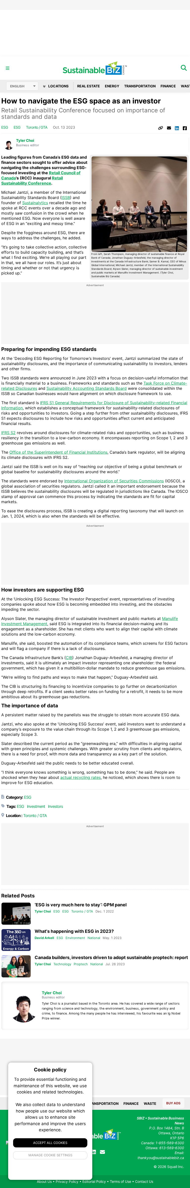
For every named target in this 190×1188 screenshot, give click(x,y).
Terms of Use (120, 1181)
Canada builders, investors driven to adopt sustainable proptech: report (111, 957)
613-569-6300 (171, 1148)
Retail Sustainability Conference (32, 180)
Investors (55, 806)
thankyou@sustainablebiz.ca (161, 1158)
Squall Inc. (175, 1166)
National (94, 938)
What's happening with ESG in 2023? (74, 931)
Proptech (81, 964)
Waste (150, 1103)
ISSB (66, 197)
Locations (58, 86)
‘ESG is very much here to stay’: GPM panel (81, 904)
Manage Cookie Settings (50, 1155)
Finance (168, 86)
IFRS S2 (8, 432)
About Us (44, 1181)
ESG (4, 127)
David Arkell (44, 938)
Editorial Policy (94, 1181)
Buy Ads (173, 1103)
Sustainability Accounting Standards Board (87, 388)
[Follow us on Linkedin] (94, 1152)
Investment (36, 806)
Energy (112, 86)
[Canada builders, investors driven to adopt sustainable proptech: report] (16, 966)
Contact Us (144, 1181)
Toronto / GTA (36, 127)
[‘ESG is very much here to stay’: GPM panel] (16, 913)
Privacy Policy (67, 1181)
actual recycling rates (80, 777)
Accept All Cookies (50, 1143)
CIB (69, 657)
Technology (62, 964)
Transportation (140, 86)
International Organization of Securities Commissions (114, 480)
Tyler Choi (25, 141)
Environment (75, 938)
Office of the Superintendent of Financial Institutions (58, 452)
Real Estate (88, 86)
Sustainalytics (35, 202)
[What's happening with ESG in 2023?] (16, 940)
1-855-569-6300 (170, 1143)
